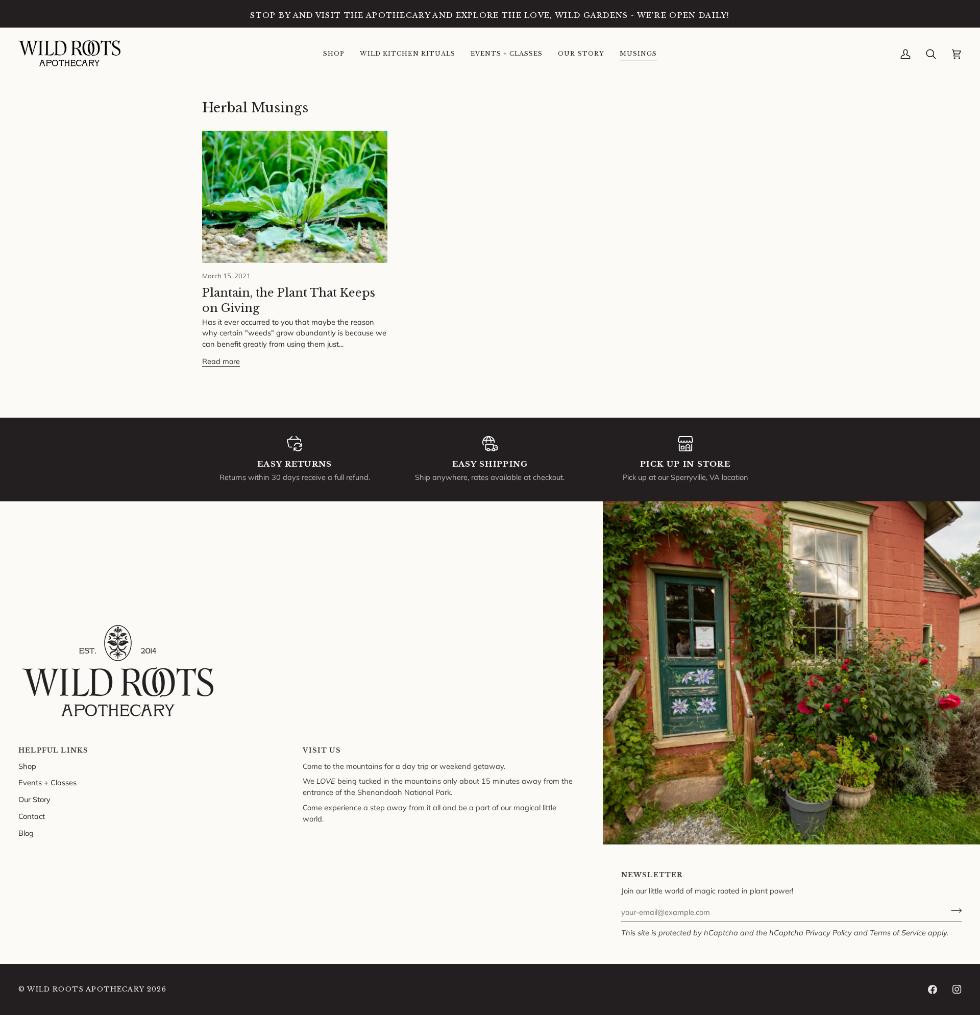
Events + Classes (47, 782)
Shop (27, 766)
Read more (221, 361)
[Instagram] (957, 989)
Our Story (34, 799)
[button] (333, 54)
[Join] (953, 911)
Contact (31, 816)
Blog (26, 833)
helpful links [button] (53, 750)
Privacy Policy (828, 932)
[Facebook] (932, 989)
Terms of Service (898, 932)
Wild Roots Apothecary (85, 989)
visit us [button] (321, 750)
